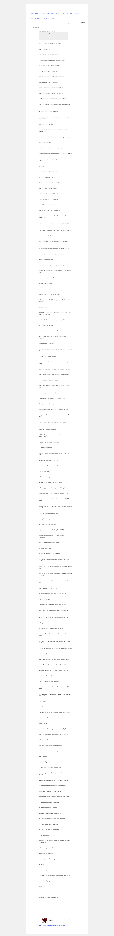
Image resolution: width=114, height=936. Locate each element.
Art (71, 13)
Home (31, 13)
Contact (38, 18)
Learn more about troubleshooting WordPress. (52, 925)
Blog (57, 13)
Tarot (77, 13)
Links (31, 18)
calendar (50, 13)
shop (52, 18)
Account (46, 18)
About (37, 13)
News (43, 13)
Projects (65, 13)
